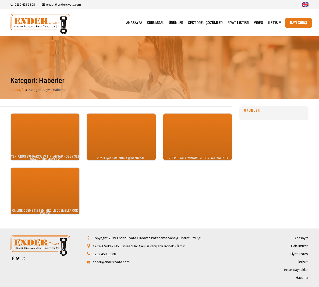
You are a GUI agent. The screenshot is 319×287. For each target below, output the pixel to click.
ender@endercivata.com (63, 4)
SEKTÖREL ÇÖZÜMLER (205, 23)
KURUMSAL (155, 23)
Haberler (302, 277)
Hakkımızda (299, 246)
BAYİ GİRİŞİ (298, 23)
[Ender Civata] (40, 23)
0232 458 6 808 (25, 4)
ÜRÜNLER (176, 23)
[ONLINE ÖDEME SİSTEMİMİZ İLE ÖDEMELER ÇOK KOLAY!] (45, 190)
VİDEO (258, 23)
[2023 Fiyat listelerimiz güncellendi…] (121, 136)
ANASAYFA (134, 23)
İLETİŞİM (274, 23)
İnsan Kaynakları (296, 269)
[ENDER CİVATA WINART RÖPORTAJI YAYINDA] (197, 136)
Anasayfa (18, 89)
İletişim (303, 261)
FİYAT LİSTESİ (238, 23)
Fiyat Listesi (299, 254)
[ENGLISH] (305, 4)
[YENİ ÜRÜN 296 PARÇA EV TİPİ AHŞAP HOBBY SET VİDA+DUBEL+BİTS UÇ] (45, 136)
